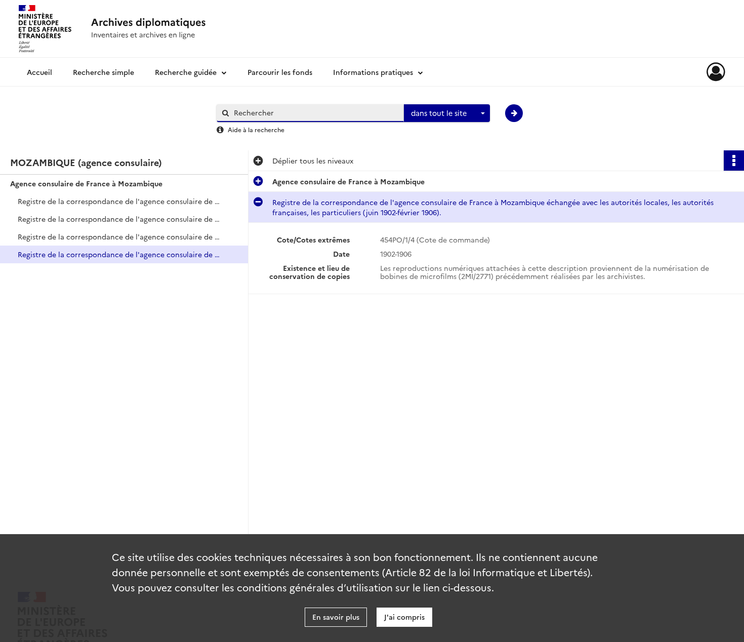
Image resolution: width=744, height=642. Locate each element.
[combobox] (447, 113)
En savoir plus (335, 617)
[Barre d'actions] (734, 160)
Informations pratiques (373, 72)
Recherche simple (103, 72)
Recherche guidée (186, 72)
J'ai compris (404, 617)
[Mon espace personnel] (716, 72)
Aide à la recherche (256, 129)
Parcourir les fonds (279, 72)
